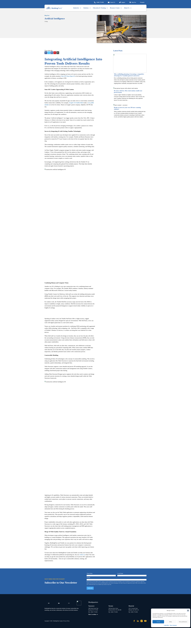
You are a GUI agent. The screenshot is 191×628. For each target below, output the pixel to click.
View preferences (183, 621)
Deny (170, 621)
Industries (76, 8)
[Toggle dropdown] (90, 8)
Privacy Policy (66, 621)
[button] (188, 610)
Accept (158, 621)
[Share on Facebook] (46, 52)
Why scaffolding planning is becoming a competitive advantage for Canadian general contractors (129, 74)
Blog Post (47, 15)
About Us (126, 8)
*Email (88, 577)
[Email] (57, 52)
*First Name (89, 573)
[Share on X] (49, 52)
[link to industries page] (80, 8)
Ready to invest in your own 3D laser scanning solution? (127, 108)
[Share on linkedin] (52, 52)
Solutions (86, 8)
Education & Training (99, 8)
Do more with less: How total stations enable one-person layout (128, 91)
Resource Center (115, 8)
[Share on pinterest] (54, 52)
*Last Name (120, 573)
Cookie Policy (166, 625)
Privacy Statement (173, 625)
